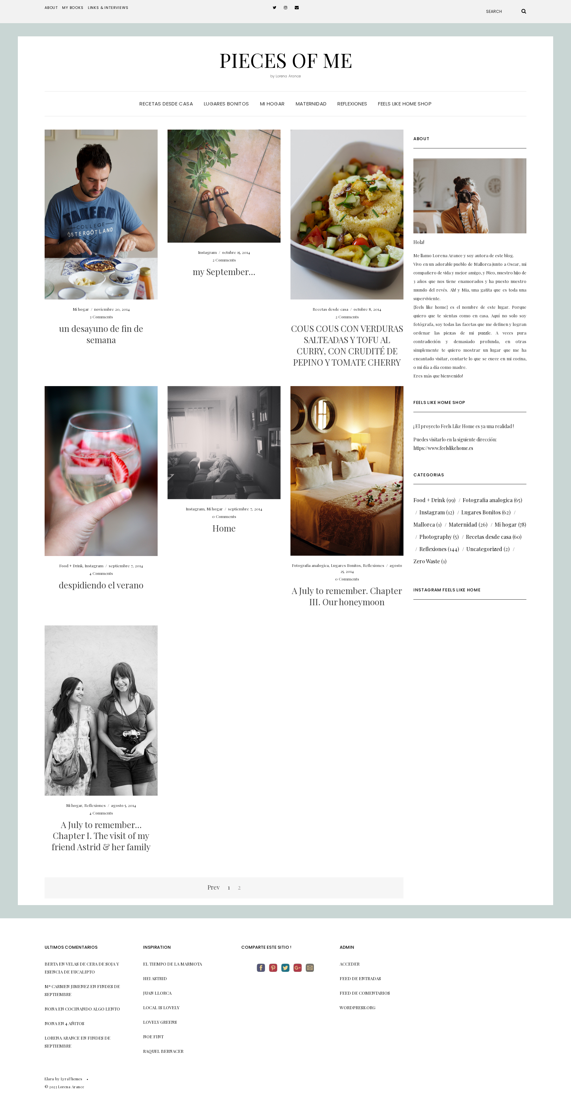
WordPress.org (357, 1007)
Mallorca (424, 524)
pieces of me (285, 59)
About (51, 7)
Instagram (207, 252)
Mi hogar (272, 103)
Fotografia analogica (310, 565)
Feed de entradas (360, 978)
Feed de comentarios (365, 993)
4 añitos (74, 1023)
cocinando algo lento (92, 1009)
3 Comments (101, 316)
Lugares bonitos (226, 103)
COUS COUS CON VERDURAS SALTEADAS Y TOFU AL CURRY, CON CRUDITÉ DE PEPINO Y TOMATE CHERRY (347, 345)
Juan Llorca (157, 993)
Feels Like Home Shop (405, 103)
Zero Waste (426, 561)
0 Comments (224, 516)
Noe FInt (153, 1036)
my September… (224, 271)
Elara (49, 1078)
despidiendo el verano (101, 585)
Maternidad (311, 103)
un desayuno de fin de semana (101, 334)
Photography (435, 536)
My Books (73, 7)
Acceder (350, 964)
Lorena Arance (62, 1038)
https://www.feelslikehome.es (443, 448)
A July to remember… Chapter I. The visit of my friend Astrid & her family (101, 836)
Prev (214, 887)
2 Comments (224, 259)
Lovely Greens (160, 1022)
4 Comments (101, 573)
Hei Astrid (155, 978)
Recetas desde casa (166, 103)
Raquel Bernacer (163, 1051)
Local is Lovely (161, 1007)
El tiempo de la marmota (172, 964)
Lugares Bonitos (346, 565)
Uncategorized (484, 548)
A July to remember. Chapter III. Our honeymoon (347, 596)
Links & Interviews (108, 7)
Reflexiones (352, 103)
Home (224, 528)
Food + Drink (71, 565)
